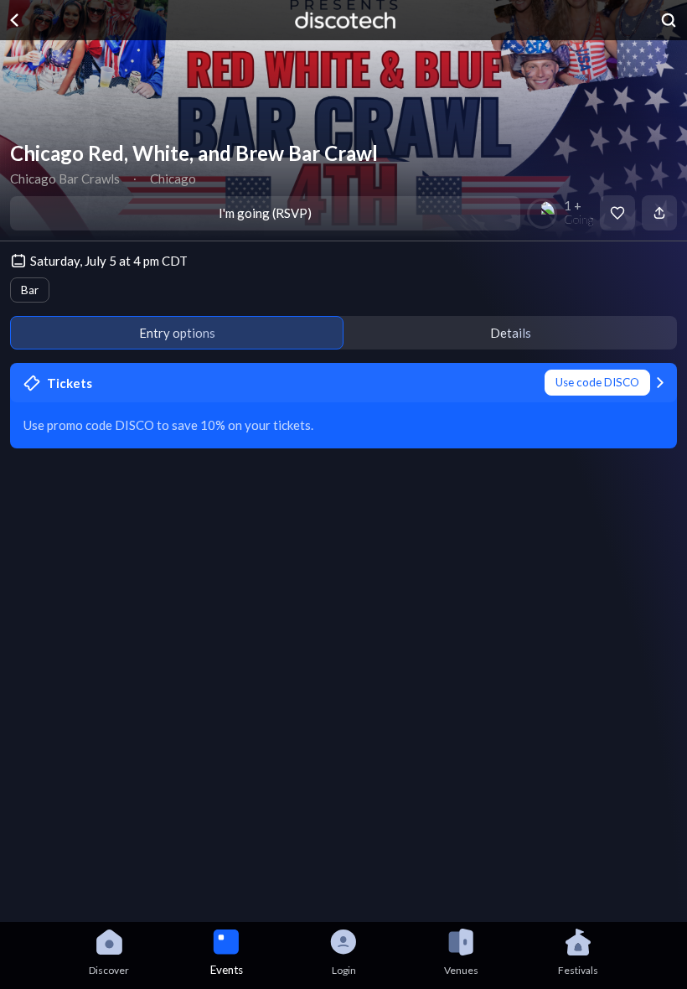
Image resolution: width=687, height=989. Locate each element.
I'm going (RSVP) (265, 212)
